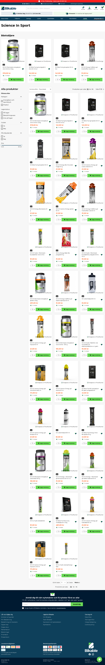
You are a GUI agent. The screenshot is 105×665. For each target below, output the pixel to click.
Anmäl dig (77, 604)
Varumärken (72, 18)
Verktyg (28, 18)
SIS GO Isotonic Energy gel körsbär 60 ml (38, 433)
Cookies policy (89, 624)
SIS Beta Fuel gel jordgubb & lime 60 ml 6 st (37, 68)
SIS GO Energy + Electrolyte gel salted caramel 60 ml (90, 477)
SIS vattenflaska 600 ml (88, 299)
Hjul (62, 18)
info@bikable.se (4, 662)
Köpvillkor (88, 617)
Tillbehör (17, 18)
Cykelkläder (50, 18)
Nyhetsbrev (47, 624)
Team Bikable (47, 619)
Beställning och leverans (9, 622)
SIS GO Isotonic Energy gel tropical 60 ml (38, 343)
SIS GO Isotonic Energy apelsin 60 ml (65, 209)
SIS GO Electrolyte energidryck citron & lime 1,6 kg (11, 68)
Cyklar (39, 18)
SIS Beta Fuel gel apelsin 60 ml (39, 165)
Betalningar (5, 632)
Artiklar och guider (7, 617)
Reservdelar (4, 18)
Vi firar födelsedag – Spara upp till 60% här (54, 1)
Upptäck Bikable (48, 614)
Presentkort (5, 637)
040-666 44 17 (4, 661)
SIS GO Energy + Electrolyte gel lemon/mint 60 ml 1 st (64, 477)
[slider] (1, 145)
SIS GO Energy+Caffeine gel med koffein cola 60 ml (89, 68)
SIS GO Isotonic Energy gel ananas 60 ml (64, 389)
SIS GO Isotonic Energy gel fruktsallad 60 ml (89, 521)
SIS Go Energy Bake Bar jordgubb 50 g (63, 253)
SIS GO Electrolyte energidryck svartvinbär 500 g (39, 477)
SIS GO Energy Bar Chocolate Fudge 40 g (64, 165)
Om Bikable (47, 617)
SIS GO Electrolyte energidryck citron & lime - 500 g (65, 343)
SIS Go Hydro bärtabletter (37, 521)
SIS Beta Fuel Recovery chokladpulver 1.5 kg (62, 521)
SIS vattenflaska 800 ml (63, 432)
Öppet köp (4, 624)
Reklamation (5, 629)
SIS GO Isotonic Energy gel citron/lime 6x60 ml (38, 389)
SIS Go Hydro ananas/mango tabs (64, 565)
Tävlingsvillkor (89, 619)
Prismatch (4, 634)
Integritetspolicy (90, 622)
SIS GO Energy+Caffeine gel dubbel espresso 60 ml (64, 299)
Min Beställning (6, 619)
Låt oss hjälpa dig (7, 614)
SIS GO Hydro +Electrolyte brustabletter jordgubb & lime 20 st (90, 254)
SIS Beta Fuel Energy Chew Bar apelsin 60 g (90, 433)
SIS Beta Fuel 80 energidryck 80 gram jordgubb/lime (90, 389)
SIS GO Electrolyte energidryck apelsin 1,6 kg (39, 299)
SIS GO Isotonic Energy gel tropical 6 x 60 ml (38, 565)
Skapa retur (5, 627)
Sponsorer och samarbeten (52, 622)
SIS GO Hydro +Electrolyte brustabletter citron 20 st (37, 253)
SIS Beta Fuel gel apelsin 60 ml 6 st (64, 68)
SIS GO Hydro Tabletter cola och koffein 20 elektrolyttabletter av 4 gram (90, 344)
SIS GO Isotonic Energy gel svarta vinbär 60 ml (89, 165)
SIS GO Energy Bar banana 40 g (38, 209)
